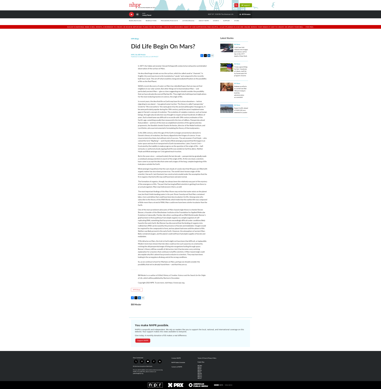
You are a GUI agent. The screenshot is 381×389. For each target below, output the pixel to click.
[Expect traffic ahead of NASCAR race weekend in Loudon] (226, 108)
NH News (237, 44)
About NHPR (204, 21)
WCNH (200, 365)
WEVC (200, 367)
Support (246, 5)
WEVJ (199, 372)
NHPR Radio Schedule (178, 362)
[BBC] (223, 385)
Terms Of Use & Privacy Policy (207, 358)
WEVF (199, 369)
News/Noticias (135, 21)
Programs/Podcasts (169, 21)
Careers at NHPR (176, 367)
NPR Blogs (135, 38)
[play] (131, 14)
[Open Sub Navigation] (143, 20)
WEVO (200, 375)
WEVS (200, 378)
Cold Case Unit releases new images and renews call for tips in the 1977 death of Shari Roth (241, 51)
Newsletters (151, 21)
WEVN (200, 373)
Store (236, 21)
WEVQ (200, 376)
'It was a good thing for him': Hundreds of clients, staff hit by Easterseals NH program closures (240, 71)
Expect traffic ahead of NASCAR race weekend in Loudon (241, 110)
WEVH (200, 370)
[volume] (137, 14)
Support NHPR (142, 340)
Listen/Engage (188, 21)
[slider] (140, 14)
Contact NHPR (176, 358)
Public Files (201, 362)
